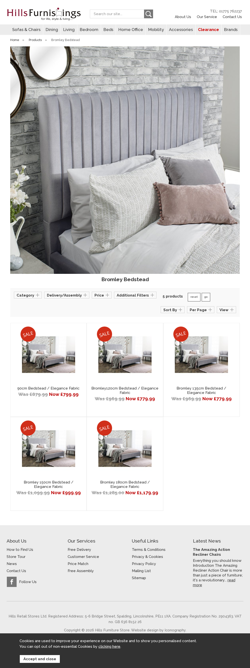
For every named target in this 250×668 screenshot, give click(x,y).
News (12, 564)
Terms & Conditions (149, 549)
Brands (231, 29)
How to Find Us (20, 549)
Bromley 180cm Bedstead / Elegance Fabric (125, 484)
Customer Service (83, 557)
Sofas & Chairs (26, 29)
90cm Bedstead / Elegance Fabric (48, 388)
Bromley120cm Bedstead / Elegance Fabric (124, 390)
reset (194, 296)
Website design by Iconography (158, 630)
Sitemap (139, 578)
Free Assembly (81, 571)
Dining (52, 29)
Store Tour (16, 557)
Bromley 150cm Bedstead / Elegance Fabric (48, 484)
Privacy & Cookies (147, 557)
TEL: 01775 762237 (226, 11)
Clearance (208, 29)
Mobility (156, 29)
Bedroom (89, 29)
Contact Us (232, 17)
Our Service (207, 17)
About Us (183, 17)
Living (69, 29)
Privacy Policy (144, 564)
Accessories (181, 29)
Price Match (78, 564)
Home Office (130, 29)
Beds (108, 29)
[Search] (148, 14)
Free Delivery (79, 549)
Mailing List (141, 571)
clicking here (109, 646)
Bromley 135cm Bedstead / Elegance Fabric (201, 390)
